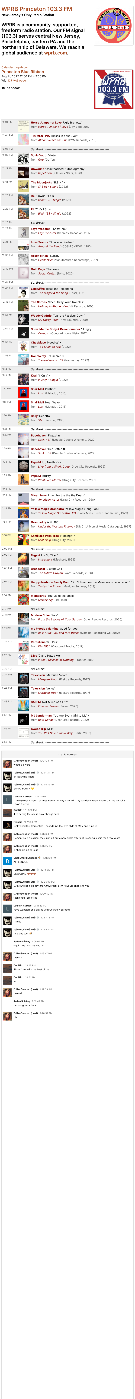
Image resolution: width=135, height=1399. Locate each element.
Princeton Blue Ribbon (22, 71)
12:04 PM (7, 135)
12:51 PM (7, 315)
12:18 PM (7, 181)
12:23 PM (7, 208)
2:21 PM (6, 628)
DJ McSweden (17, 80)
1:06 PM (6, 375)
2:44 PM (7, 688)
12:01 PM (7, 122)
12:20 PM (7, 195)
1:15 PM (6, 401)
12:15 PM (7, 168)
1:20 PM (6, 415)
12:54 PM (7, 328)
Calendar (7, 67)
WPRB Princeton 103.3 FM (36, 8)
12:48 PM (7, 301)
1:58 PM (6, 535)
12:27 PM (7, 228)
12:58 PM (7, 355)
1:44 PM (6, 494)
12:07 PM (7, 155)
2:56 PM (6, 728)
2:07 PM (7, 581)
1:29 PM (6, 448)
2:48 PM (7, 701)
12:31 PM (7, 241)
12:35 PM (7, 255)
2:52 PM (6, 715)
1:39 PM (6, 475)
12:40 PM (7, 268)
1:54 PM (6, 521)
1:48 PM (6, 508)
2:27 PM (6, 655)
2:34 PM (7, 674)
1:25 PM (6, 434)
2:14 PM (6, 595)
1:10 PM (6, 388)
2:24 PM (7, 641)
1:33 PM (6, 461)
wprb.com (55, 53)
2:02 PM (7, 554)
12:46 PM (7, 288)
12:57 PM (7, 342)
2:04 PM (7, 568)
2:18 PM (6, 614)
